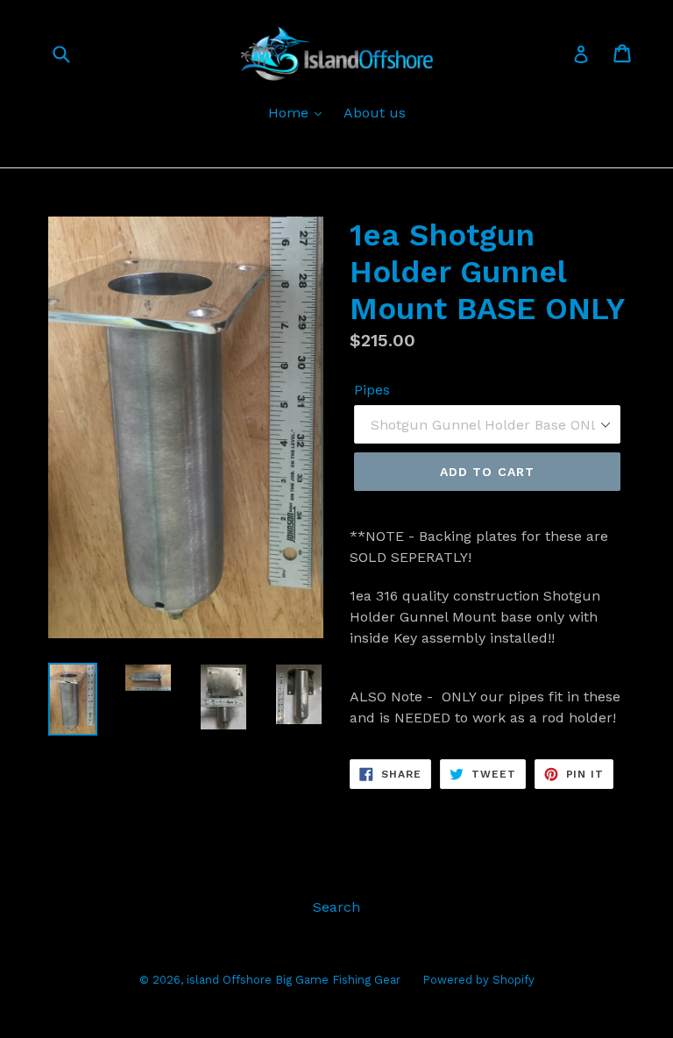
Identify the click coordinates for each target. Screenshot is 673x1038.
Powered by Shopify (478, 979)
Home (290, 112)
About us (375, 112)
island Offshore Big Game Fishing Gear (293, 979)
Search (336, 907)
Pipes (372, 389)
